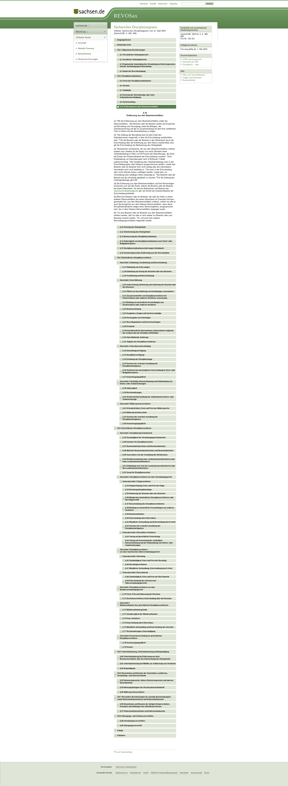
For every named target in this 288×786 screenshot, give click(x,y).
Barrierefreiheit (189, 80)
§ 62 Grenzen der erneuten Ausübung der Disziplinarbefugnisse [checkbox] (142, 527)
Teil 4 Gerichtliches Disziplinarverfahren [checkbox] (134, 428)
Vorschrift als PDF (190, 62)
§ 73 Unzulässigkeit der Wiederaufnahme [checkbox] (140, 614)
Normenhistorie (84, 54)
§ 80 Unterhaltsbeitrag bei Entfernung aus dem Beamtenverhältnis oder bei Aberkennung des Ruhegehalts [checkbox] (145, 658)
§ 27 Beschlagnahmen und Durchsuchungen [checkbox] (141, 322)
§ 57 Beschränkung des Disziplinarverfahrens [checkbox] (144, 504)
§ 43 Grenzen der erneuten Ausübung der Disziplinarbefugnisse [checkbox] (140, 418)
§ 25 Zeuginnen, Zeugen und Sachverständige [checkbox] (142, 313)
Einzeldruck (188, 64)
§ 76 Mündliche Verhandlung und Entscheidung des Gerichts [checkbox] (148, 627)
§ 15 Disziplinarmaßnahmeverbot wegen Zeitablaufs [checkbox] (142, 248)
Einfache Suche (83, 37)
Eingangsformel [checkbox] (124, 40)
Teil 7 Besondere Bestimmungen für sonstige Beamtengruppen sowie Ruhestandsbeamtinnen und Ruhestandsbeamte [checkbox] (144, 698)
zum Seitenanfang (124, 752)
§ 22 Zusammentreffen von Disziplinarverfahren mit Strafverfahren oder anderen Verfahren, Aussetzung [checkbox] (145, 297)
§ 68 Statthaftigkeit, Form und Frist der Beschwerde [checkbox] (147, 577)
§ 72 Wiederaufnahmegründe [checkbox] (135, 610)
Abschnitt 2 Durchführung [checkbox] (131, 280)
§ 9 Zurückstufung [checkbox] (127, 102)
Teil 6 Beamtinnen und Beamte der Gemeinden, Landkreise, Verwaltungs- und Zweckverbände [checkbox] (142, 674)
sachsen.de (82, 25)
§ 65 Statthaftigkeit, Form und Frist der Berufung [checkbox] (145, 561)
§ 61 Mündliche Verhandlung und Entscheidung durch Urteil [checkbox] (150, 522)
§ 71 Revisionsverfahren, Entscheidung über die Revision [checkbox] (147, 598)
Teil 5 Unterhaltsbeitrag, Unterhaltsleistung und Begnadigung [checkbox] (143, 652)
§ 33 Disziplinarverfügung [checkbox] (133, 355)
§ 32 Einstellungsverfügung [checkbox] (134, 351)
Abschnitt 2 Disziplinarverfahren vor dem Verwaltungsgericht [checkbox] (146, 477)
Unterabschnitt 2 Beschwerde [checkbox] (135, 573)
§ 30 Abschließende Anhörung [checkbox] (135, 337)
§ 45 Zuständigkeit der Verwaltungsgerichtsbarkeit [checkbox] (144, 437)
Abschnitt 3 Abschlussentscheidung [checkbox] (135, 346)
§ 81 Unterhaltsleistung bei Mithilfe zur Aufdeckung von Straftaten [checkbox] (148, 664)
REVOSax (126, 16)
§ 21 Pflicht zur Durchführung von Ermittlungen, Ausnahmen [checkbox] (148, 291)
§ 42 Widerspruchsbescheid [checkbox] (134, 412)
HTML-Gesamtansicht (192, 59)
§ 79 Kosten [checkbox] (128, 647)
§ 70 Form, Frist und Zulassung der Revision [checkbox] (141, 594)
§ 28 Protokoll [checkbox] (128, 326)
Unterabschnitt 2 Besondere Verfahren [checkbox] (139, 532)
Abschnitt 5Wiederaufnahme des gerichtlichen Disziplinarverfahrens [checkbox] (144, 604)
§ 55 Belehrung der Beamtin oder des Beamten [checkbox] (145, 493)
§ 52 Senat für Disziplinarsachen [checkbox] (136, 472)
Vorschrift (82, 43)
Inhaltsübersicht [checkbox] (124, 45)
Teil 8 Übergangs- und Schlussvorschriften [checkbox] (135, 716)
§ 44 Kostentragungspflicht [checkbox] (134, 424)
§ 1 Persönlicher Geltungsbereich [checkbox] (134, 55)
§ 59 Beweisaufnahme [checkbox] (134, 514)
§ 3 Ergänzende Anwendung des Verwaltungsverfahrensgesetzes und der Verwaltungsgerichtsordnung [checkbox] (147, 65)
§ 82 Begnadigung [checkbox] (127, 668)
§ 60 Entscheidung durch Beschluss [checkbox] (140, 518)
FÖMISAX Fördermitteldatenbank (164, 773)
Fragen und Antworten (192, 77)
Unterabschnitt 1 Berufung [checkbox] (134, 556)
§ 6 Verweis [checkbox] (125, 86)
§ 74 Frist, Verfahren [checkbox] (131, 618)
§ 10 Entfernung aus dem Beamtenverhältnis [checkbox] (139, 107)
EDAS (206, 773)
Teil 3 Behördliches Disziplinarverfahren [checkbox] (134, 258)
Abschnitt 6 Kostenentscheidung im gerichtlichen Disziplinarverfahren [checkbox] (141, 637)
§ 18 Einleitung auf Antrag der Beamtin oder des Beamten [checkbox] (147, 271)
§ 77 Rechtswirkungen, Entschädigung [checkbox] (139, 631)
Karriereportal (196, 773)
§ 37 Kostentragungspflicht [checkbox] (134, 377)
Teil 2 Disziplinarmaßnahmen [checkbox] (129, 76)
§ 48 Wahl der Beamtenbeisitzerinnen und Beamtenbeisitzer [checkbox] (148, 451)
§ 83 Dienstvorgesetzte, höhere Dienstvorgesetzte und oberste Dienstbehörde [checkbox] (146, 681)
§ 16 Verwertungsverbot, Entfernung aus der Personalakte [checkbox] (144, 253)
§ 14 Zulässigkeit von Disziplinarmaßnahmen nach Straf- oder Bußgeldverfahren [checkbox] (146, 242)
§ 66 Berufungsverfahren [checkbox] (136, 564)
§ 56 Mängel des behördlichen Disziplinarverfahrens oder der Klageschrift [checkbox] (149, 498)
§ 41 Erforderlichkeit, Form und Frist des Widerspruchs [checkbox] (146, 408)
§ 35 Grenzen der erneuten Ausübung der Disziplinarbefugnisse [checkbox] (140, 365)
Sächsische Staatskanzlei (126, 767)
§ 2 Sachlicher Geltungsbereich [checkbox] (133, 59)
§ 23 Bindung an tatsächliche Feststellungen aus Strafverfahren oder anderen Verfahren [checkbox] (143, 303)
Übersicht (144, 4)
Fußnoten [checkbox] (121, 735)
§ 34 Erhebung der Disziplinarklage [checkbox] (137, 359)
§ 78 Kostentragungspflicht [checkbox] (134, 643)
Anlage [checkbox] (120, 730)
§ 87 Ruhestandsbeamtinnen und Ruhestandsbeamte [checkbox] (142, 711)
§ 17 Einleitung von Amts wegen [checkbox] (136, 267)
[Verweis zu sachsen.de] (90, 11)
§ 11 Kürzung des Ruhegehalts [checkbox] (133, 227)
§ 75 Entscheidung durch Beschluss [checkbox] (138, 623)
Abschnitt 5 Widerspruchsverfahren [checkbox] (135, 404)
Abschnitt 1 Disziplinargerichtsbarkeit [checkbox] (136, 433)
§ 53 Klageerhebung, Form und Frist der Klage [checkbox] (144, 486)
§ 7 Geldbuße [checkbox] (125, 90)
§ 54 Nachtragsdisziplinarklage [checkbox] (138, 490)
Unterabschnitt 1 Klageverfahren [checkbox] (137, 481)
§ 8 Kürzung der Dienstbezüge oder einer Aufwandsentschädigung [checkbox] (137, 96)
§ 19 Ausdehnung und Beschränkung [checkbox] (138, 276)
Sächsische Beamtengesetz (126, 191)
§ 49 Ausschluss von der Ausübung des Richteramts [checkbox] (145, 455)
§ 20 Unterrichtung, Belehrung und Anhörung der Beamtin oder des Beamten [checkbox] (149, 286)
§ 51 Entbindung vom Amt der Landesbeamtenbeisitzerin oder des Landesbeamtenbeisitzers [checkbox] (149, 467)
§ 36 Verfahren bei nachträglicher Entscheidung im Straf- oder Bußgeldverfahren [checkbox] (149, 371)
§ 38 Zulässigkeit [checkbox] (130, 388)
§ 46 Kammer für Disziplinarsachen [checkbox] (138, 442)
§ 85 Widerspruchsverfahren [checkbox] (132, 692)
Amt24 (145, 773)
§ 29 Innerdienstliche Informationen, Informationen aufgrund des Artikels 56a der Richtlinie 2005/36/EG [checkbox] (148, 332)
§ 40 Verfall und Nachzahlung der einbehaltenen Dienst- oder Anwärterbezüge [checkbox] (148, 398)
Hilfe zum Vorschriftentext (194, 75)
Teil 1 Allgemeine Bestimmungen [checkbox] (131, 50)
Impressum (162, 4)
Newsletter (184, 773)
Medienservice (122, 773)
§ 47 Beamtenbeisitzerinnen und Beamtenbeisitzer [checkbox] (144, 446)
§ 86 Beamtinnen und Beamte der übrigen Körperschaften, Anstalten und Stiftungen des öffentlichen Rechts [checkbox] (145, 705)
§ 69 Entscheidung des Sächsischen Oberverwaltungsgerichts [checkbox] (140, 582)
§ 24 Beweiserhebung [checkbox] (132, 309)
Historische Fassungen (88, 59)
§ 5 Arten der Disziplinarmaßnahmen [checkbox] (135, 81)
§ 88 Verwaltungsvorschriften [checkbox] (132, 721)
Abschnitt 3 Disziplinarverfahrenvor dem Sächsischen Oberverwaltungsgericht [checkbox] (140, 551)
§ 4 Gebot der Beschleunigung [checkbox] (133, 71)
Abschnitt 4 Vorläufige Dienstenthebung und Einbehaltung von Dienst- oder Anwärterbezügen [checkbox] (146, 382)
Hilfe (197, 65)
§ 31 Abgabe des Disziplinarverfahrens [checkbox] (139, 342)
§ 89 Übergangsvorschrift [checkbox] (131, 725)
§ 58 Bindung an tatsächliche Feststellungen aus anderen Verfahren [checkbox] (149, 509)
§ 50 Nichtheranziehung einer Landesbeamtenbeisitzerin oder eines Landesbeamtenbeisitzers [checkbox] (149, 460)
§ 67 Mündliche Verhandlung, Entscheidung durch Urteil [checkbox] (148, 568)
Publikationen (135, 773)
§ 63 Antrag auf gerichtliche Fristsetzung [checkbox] (142, 537)
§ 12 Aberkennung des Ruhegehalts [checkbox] (135, 232)
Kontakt (153, 4)
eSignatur (173, 4)
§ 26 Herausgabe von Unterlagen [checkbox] (137, 318)
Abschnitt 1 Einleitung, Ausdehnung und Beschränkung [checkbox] (143, 263)
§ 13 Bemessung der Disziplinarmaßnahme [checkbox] (138, 237)
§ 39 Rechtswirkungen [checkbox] (132, 393)
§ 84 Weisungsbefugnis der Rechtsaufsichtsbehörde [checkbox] (142, 687)
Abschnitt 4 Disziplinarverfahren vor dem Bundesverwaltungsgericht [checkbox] (137, 588)
